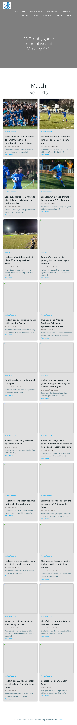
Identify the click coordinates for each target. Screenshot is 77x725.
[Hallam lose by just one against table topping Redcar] (20, 297)
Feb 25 (19, 267)
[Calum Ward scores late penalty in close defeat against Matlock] (57, 234)
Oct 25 (55, 450)
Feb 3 (55, 267)
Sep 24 (19, 628)
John (44, 330)
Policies (59, 15)
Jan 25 (19, 326)
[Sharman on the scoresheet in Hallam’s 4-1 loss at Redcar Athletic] (57, 538)
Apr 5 (18, 146)
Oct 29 (15, 447)
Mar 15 (19, 207)
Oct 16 (19, 507)
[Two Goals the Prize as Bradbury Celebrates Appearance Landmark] (57, 297)
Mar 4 (55, 203)
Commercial (47, 15)
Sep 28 (55, 571)
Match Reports (36, 11)
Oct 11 (55, 511)
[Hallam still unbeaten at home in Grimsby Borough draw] (20, 478)
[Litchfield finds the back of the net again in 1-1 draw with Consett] (57, 478)
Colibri (60, 719)
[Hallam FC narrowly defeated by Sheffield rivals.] (20, 417)
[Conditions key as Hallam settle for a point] (20, 357)
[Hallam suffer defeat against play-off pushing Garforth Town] (20, 234)
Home (16, 11)
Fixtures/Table (51, 11)
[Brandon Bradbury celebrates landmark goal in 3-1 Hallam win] (57, 114)
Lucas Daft (10, 146)
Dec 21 (51, 330)
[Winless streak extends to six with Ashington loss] (20, 598)
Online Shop (66, 11)
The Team (24, 15)
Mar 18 (55, 146)
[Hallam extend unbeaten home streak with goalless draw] (20, 538)
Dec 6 (19, 387)
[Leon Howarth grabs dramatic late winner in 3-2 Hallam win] (57, 174)
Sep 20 (55, 628)
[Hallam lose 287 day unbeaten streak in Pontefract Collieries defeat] (20, 658)
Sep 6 (50, 687)
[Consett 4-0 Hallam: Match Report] (57, 658)
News (24, 11)
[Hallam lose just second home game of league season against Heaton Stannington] (57, 357)
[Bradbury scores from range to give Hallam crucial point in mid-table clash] (20, 174)
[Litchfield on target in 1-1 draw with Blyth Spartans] (57, 598)
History (35, 15)
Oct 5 (18, 568)
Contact (69, 15)
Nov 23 (55, 390)
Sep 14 (19, 691)
